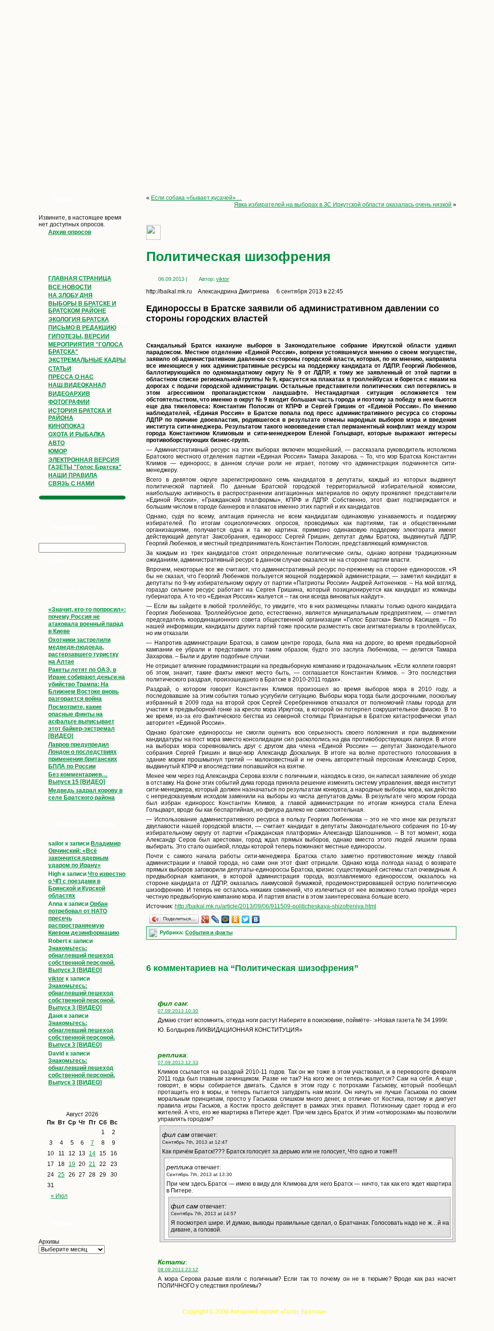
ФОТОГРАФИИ (69, 402)
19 (72, 1164)
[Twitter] (246, 919)
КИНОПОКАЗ (66, 426)
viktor (56, 978)
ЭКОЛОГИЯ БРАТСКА (78, 319)
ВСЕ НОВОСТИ (70, 287)
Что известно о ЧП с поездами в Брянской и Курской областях (86, 885)
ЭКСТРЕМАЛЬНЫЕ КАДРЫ (87, 360)
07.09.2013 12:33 (178, 1062)
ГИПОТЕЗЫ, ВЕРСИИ (79, 336)
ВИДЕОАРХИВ (69, 393)
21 (92, 1164)
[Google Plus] (205, 919)
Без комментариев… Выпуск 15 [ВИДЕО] (78, 778)
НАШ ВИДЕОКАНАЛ (77, 385)
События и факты (209, 932)
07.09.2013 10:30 (178, 1010)
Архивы (49, 1241)
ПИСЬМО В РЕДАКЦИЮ (82, 327)
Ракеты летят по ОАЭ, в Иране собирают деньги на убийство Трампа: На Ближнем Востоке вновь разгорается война (86, 684)
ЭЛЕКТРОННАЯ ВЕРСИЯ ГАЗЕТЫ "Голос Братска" (85, 464)
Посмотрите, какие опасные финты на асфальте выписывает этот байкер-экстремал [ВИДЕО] (81, 721)
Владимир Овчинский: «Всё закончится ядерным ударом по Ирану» (84, 854)
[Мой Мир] (225, 919)
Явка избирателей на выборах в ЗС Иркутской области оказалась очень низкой (343, 204)
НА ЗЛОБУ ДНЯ (70, 295)
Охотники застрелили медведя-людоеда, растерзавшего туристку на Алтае (83, 651)
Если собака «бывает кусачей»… (196, 197)
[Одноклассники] (236, 919)
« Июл (59, 1195)
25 (61, 1174)
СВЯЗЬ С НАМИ (71, 483)
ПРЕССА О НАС (71, 377)
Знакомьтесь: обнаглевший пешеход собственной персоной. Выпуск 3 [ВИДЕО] (81, 959)
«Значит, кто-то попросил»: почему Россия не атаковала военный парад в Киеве (87, 620)
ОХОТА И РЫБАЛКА (76, 434)
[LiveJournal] (215, 919)
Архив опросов (69, 232)
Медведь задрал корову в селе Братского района (85, 794)
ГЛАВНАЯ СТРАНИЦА (79, 278)
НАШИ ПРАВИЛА (72, 475)
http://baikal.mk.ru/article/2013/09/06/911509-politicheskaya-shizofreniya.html (275, 906)
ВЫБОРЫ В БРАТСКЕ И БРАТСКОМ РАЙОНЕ (82, 307)
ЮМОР (57, 451)
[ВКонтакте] (256, 919)
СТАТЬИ (59, 368)
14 (92, 1153)
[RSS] (36, 1314)
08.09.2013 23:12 (178, 1269)
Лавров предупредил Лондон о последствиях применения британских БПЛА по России (82, 755)
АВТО (56, 443)
